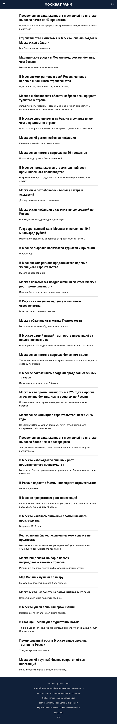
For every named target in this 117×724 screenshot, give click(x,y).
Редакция (58, 712)
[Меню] (6, 4)
